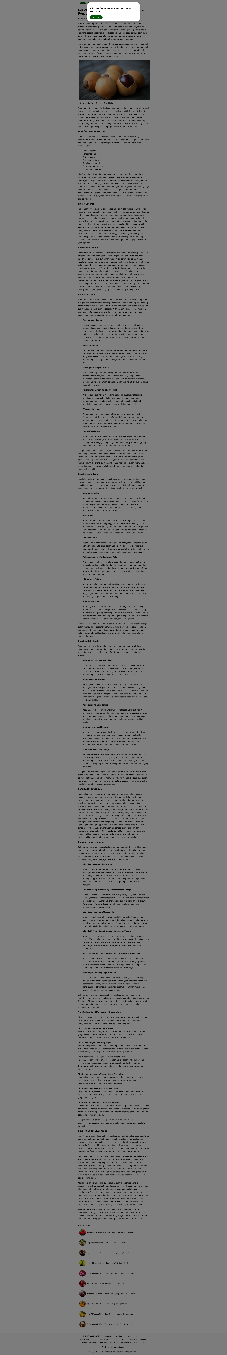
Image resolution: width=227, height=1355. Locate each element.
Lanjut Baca (96, 17)
